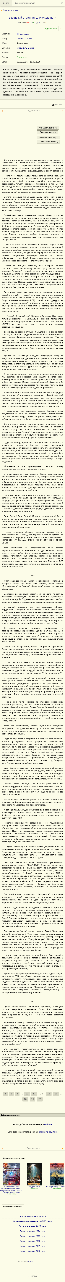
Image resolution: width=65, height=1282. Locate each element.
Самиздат (24, 34)
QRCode (58, 105)
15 (48, 1093)
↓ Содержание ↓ (32, 111)
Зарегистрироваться (25, 3)
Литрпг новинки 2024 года (32, 1231)
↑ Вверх (32, 1276)
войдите (48, 1124)
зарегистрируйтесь (48, 1132)
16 (56, 1093)
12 (27, 1093)
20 (39, 1099)
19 (32, 1099)
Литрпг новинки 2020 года (32, 1251)
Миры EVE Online (25, 48)
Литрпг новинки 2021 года (32, 1246)
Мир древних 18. (34, 1187)
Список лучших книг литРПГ (32, 1216)
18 (25, 1099)
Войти (6, 3)
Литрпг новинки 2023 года (32, 1236)
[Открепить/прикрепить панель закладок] (62, 3)
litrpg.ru (30, 1261)
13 (34, 1093)
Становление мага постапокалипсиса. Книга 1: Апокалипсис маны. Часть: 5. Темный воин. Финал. (11, 1189)
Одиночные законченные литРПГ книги (32, 1221)
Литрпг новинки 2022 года (32, 1241)
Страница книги (10, 10)
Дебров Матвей (24, 38)
